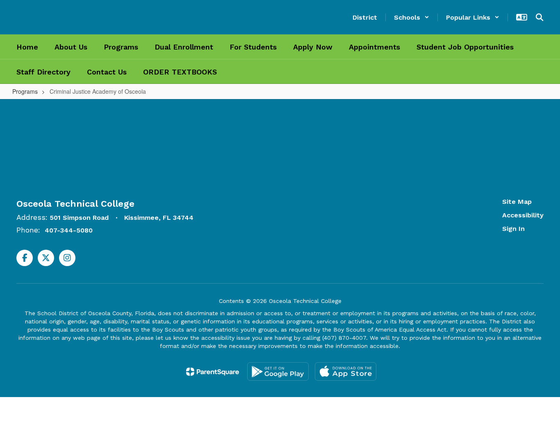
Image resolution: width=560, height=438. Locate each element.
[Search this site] (539, 17)
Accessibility (523, 215)
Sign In (513, 229)
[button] (411, 17)
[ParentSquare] (212, 372)
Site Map (517, 201)
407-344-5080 (69, 230)
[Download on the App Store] (345, 371)
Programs (25, 91)
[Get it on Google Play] (278, 371)
